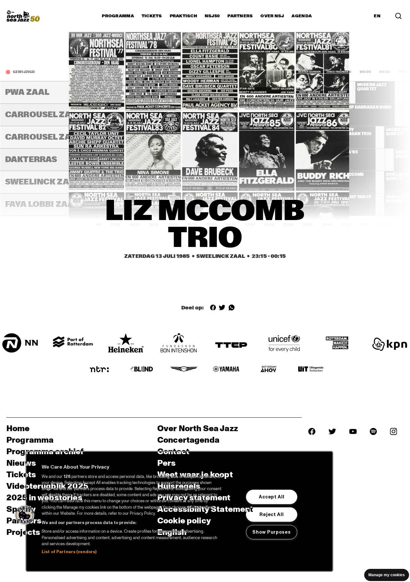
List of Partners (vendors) (69, 552)
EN (377, 16)
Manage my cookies (386, 575)
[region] (179, 511)
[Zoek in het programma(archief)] (398, 16)
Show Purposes (271, 532)
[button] (24, 515)
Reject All (271, 514)
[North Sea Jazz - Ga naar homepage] (23, 16)
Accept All (271, 497)
